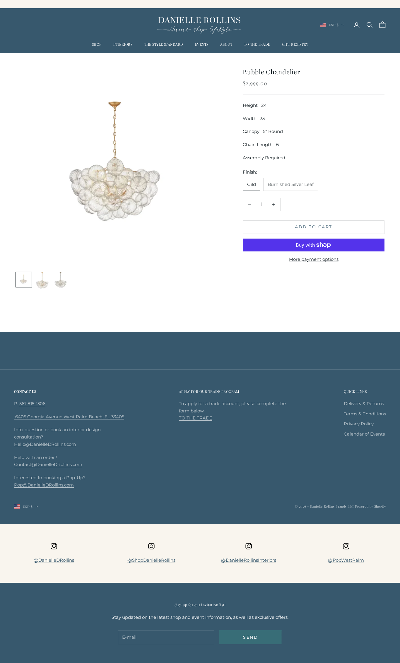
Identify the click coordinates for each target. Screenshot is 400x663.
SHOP (97, 44)
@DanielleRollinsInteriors (248, 560)
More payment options (314, 259)
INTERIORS (122, 44)
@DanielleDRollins (54, 560)
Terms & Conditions (365, 414)
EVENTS (201, 44)
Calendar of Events (364, 434)
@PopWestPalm (346, 560)
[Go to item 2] (42, 280)
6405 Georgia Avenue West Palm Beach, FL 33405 (69, 416)
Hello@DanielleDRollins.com (45, 444)
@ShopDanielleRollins (151, 560)
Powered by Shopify (370, 506)
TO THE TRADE (257, 44)
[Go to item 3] (61, 280)
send (250, 637)
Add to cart (313, 226)
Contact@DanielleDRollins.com (48, 464)
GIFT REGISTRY (295, 44)
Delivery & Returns (364, 403)
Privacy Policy (359, 423)
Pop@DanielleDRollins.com (44, 485)
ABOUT (226, 44)
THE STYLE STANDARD (163, 44)
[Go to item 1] (24, 279)
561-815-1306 (32, 403)
